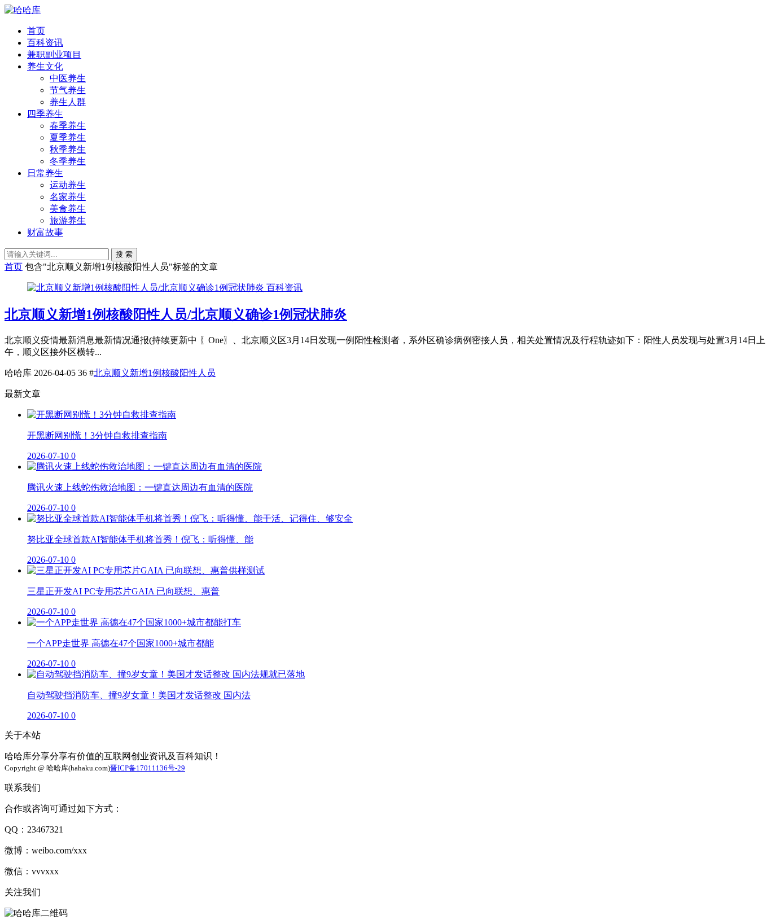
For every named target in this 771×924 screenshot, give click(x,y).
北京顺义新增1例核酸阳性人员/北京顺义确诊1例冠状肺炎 (176, 314)
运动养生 (68, 185)
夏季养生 (68, 137)
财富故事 (45, 232)
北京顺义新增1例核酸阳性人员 (155, 373)
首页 (36, 31)
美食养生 (68, 208)
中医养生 (68, 78)
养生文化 (45, 66)
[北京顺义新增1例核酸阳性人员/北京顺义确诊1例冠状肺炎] (146, 287)
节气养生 (68, 90)
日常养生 (45, 173)
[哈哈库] (23, 10)
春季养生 (68, 125)
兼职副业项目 (54, 54)
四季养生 (45, 114)
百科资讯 (45, 42)
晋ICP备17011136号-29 (147, 768)
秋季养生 (68, 149)
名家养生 (68, 197)
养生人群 (68, 102)
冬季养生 (68, 161)
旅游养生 (68, 220)
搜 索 (124, 254)
